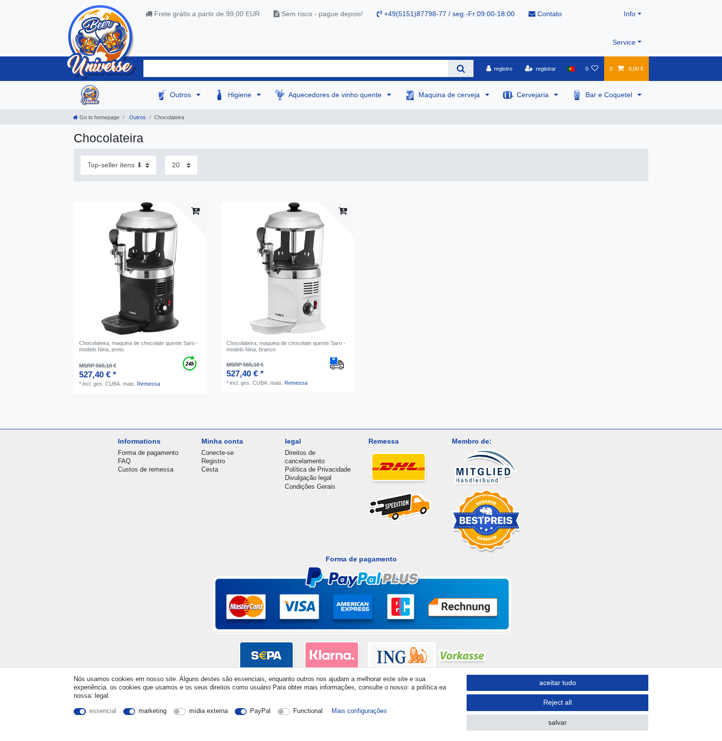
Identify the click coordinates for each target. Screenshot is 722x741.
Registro (213, 461)
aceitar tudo (557, 683)
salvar (557, 722)
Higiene (240, 95)
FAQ (124, 461)
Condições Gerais (310, 486)
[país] (570, 68)
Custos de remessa (145, 469)
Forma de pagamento (148, 452)
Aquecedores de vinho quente (336, 95)
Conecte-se (217, 452)
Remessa (148, 384)
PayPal (260, 711)
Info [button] (630, 14)
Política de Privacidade (318, 469)
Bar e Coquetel (609, 95)
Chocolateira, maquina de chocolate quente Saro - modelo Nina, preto (138, 346)
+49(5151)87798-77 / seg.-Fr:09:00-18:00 (448, 14)
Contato (548, 14)
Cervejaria (534, 95)
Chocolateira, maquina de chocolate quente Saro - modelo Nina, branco (285, 346)
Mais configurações (359, 711)
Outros (181, 95)
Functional (308, 711)
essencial (102, 711)
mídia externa (208, 711)
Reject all (557, 702)
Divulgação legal (308, 477)
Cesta (209, 469)
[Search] (460, 68)
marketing (153, 711)
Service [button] (624, 42)
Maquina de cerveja (450, 95)
